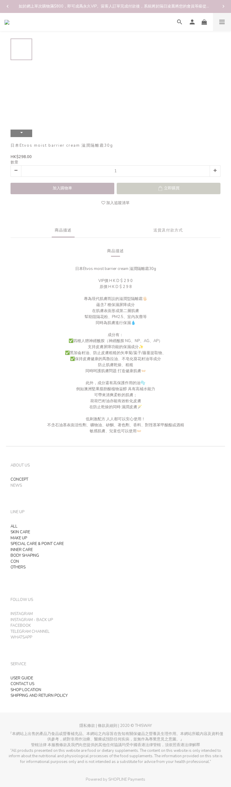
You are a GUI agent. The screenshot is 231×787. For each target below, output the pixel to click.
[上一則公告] (7, 6)
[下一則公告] (223, 6)
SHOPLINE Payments (126, 779)
